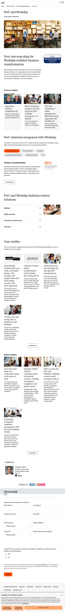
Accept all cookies (43, 607)
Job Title (36, 514)
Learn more (9, 182)
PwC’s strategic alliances (23, 6)
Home (2, 6)
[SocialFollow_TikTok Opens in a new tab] (44, 485)
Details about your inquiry (43, 531)
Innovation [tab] (40, 151)
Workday (34, 6)
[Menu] (62, 2)
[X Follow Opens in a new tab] (36, 485)
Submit (8, 574)
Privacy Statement (42, 564)
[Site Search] (59, 2)
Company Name (10, 514)
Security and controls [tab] (31, 155)
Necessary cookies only (18, 608)
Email (20, 475)
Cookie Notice (25, 603)
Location (7, 531)
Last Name (37, 505)
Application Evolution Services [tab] (13, 155)
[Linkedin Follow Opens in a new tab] (16, 475)
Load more (32, 345)
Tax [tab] (43, 155)
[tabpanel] (32, 172)
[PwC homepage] (3, 2)
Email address (38, 523)
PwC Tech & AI (10, 6)
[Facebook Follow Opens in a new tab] (33, 485)
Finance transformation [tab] (12, 151)
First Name (8, 505)
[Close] (62, 595)
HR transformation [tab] (27, 151)
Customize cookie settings (7, 608)
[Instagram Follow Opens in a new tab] (41, 485)
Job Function (9, 523)
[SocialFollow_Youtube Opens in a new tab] (39, 485)
